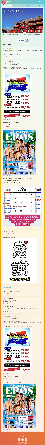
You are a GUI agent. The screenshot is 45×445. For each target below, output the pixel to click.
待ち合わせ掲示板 (21, 40)
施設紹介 (27, 5)
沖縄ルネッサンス (22, 436)
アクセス (38, 5)
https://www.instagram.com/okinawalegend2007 (12, 128)
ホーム (6, 5)
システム (17, 5)
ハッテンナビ (22, 435)
